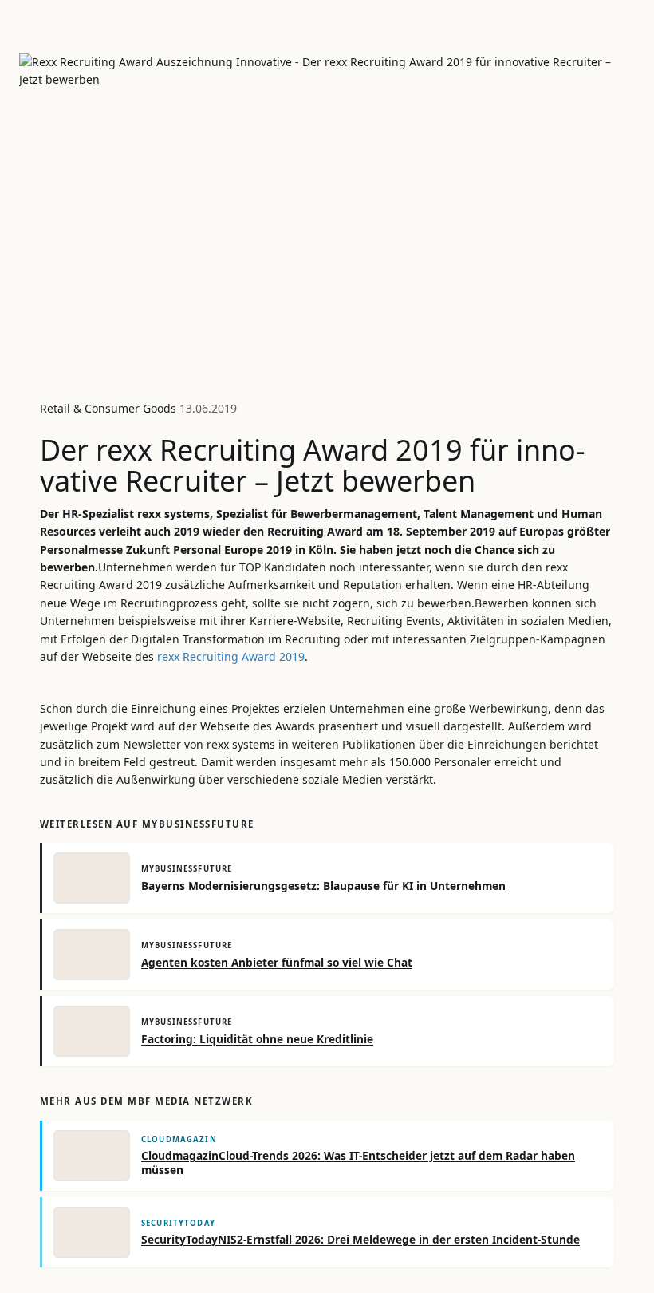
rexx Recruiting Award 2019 (231, 656)
